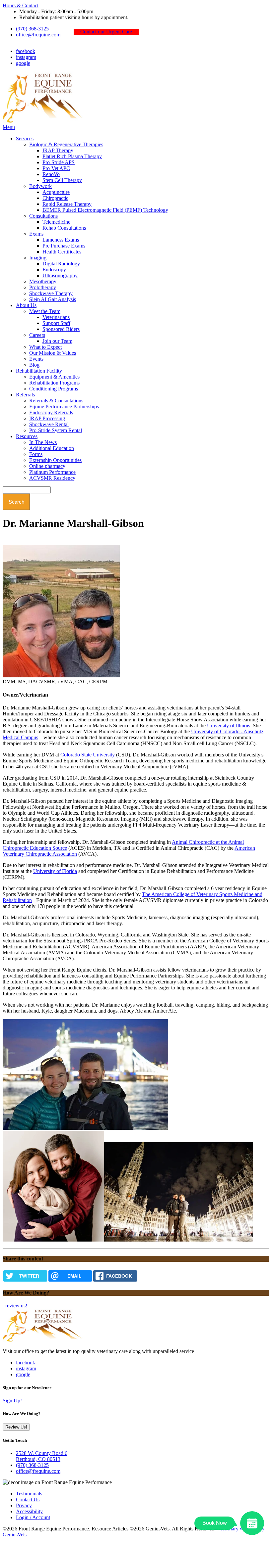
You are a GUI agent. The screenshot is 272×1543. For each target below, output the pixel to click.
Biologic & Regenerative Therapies (66, 144)
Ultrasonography (60, 275)
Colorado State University (87, 754)
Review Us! (16, 1427)
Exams (36, 234)
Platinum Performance (52, 472)
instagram (26, 57)
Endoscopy (54, 269)
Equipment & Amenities (54, 377)
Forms (35, 454)
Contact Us (27, 1499)
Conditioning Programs (53, 388)
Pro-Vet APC (56, 168)
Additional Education (51, 448)
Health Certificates (61, 251)
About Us (26, 305)
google (23, 63)
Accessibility (29, 1511)
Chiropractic (55, 198)
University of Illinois (228, 725)
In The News (43, 442)
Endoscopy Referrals (51, 412)
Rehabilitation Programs (54, 383)
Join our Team (57, 341)
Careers (37, 335)
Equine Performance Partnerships (64, 406)
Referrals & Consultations (56, 400)
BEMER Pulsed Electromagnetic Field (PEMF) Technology (105, 210)
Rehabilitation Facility (39, 371)
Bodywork (40, 186)
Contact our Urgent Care (106, 31)
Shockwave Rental (49, 424)
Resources (26, 436)
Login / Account (33, 1517)
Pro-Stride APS (58, 162)
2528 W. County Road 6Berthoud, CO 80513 (41, 1456)
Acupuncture (56, 192)
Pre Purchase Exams (63, 246)
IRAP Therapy (57, 150)
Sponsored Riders (61, 329)
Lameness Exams (60, 240)
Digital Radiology (61, 263)
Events (36, 359)
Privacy (24, 1505)
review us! (15, 1305)
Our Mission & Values (52, 353)
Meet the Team (44, 311)
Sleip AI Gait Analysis (52, 299)
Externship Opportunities (55, 460)
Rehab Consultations (64, 228)
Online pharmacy (47, 466)
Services (25, 138)
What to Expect (45, 347)
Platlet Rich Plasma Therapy (72, 156)
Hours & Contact (20, 5)
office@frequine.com (38, 34)
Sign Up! (12, 1400)
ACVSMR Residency (52, 478)
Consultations (43, 216)
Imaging (37, 257)
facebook (25, 51)
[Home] (44, 121)
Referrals (25, 394)
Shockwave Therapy (51, 293)
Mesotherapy (42, 281)
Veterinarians (56, 317)
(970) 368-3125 (32, 28)
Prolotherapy (42, 287)
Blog (34, 365)
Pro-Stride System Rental (55, 430)
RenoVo (51, 174)
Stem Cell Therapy (62, 180)
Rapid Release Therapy (67, 204)
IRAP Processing (47, 418)
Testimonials (29, 1493)
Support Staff (56, 323)
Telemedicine (56, 222)
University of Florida (55, 871)
